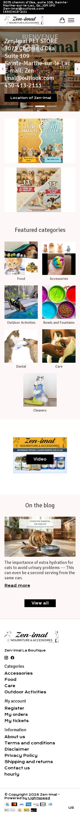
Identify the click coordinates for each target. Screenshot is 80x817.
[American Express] (29, 805)
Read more (17, 585)
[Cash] (19, 810)
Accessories (59, 278)
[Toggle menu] (71, 20)
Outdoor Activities (21, 322)
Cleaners (39, 410)
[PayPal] (27, 810)
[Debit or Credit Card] (34, 810)
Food (21, 278)
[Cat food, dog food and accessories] (24, 20)
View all (40, 603)
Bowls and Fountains (58, 322)
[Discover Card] (36, 805)
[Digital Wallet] (9, 810)
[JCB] (43, 805)
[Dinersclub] (50, 805)
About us (14, 737)
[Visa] (21, 805)
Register (14, 708)
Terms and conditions (29, 743)
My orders (16, 714)
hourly (11, 774)
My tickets (16, 721)
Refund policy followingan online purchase (33, 96)
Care (58, 366)
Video (40, 459)
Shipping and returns (28, 762)
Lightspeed (39, 798)
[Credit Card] (7, 805)
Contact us (17, 768)
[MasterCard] (14, 805)
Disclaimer (16, 749)
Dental (21, 366)
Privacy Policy (21, 755)
